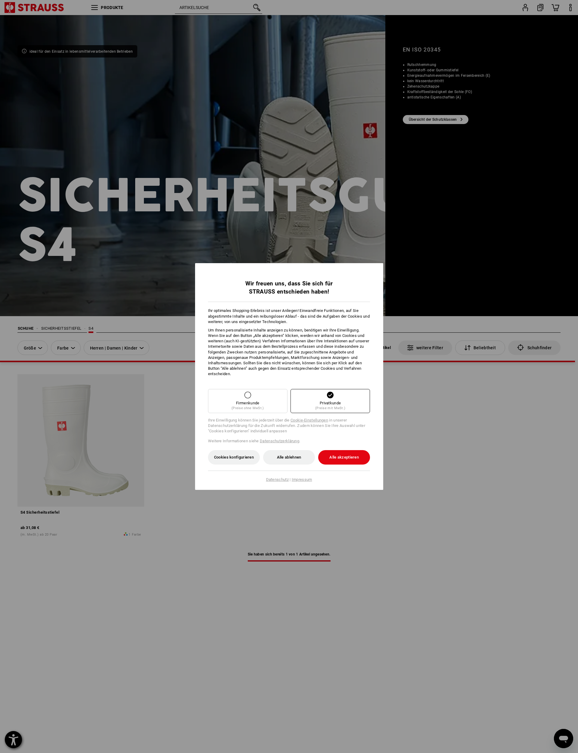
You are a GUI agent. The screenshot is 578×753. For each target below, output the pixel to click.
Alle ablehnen (289, 457)
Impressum (302, 479)
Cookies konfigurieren (234, 457)
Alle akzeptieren (344, 457)
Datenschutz (277, 479)
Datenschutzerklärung (279, 441)
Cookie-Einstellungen (309, 420)
